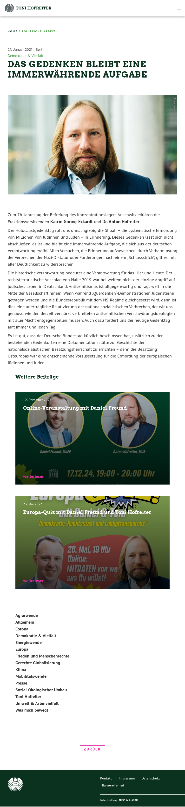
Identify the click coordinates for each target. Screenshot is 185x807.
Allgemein (24, 622)
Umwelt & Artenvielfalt (37, 703)
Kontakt (106, 778)
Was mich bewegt (31, 710)
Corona (21, 629)
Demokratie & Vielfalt (25, 55)
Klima (20, 669)
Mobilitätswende (30, 676)
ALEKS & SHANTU (128, 800)
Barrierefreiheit (113, 785)
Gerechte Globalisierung (37, 662)
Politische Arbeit (39, 31)
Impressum (127, 778)
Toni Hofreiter (28, 696)
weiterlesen (34, 476)
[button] (178, 8)
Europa (21, 649)
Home (13, 31)
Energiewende (28, 642)
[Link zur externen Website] (17, 785)
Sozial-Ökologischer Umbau (41, 690)
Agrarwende (26, 615)
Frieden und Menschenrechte (42, 656)
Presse (21, 683)
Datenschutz (151, 778)
